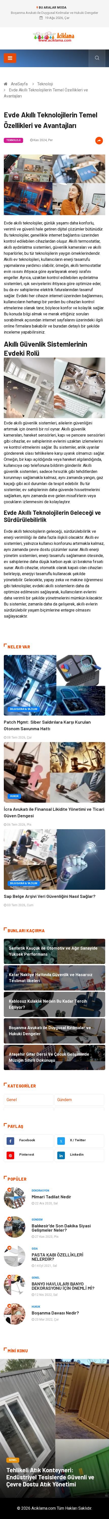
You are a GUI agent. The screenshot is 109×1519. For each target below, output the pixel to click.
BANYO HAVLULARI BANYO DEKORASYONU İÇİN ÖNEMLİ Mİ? (63, 1286)
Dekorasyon (40, 1190)
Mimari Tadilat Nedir (51, 1196)
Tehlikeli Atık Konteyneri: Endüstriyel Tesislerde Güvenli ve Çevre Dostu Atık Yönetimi (50, 1477)
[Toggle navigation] (10, 58)
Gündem (64, 1099)
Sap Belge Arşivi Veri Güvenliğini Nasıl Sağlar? (50, 896)
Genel (12, 1099)
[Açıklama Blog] (54, 36)
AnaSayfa (19, 84)
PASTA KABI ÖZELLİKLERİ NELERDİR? (57, 1257)
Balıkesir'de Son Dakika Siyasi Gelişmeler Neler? (61, 1228)
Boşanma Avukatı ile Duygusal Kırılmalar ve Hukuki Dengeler (54, 13)
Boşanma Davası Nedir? (55, 1312)
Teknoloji (45, 84)
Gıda (35, 1248)
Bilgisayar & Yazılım (23, 709)
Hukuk (14, 796)
